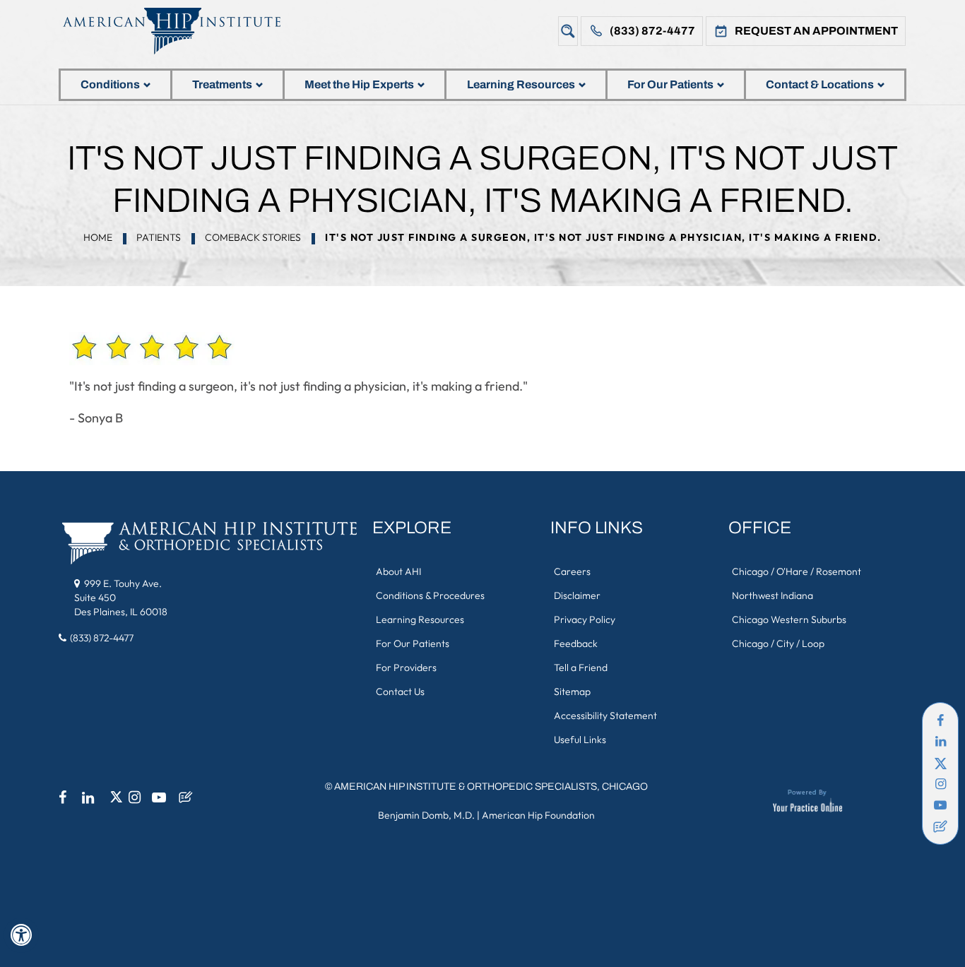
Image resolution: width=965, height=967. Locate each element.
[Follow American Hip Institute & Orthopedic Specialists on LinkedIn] (940, 741)
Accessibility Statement (605, 715)
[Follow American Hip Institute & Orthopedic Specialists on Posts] (940, 826)
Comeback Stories (253, 237)
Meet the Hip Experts (359, 84)
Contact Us (400, 691)
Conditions (110, 84)
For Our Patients (670, 84)
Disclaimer (577, 595)
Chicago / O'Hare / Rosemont (796, 571)
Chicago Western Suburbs (789, 619)
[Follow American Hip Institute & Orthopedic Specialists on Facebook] (940, 720)
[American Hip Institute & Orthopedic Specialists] (182, 30)
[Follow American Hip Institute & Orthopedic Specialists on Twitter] (940, 762)
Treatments (222, 84)
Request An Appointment (816, 31)
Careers (572, 571)
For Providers (406, 667)
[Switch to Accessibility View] (21, 935)
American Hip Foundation (538, 815)
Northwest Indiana (772, 595)
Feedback (576, 643)
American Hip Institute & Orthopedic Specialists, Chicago (491, 786)
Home (97, 237)
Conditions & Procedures (430, 595)
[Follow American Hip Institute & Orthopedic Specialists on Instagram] (940, 784)
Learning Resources (521, 84)
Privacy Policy (584, 619)
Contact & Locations (820, 84)
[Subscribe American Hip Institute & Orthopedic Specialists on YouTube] (940, 805)
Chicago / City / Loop (778, 643)
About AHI (398, 571)
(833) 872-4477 (652, 31)
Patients (158, 237)
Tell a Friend (581, 667)
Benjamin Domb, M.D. (426, 815)
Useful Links (580, 739)
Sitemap (572, 691)
